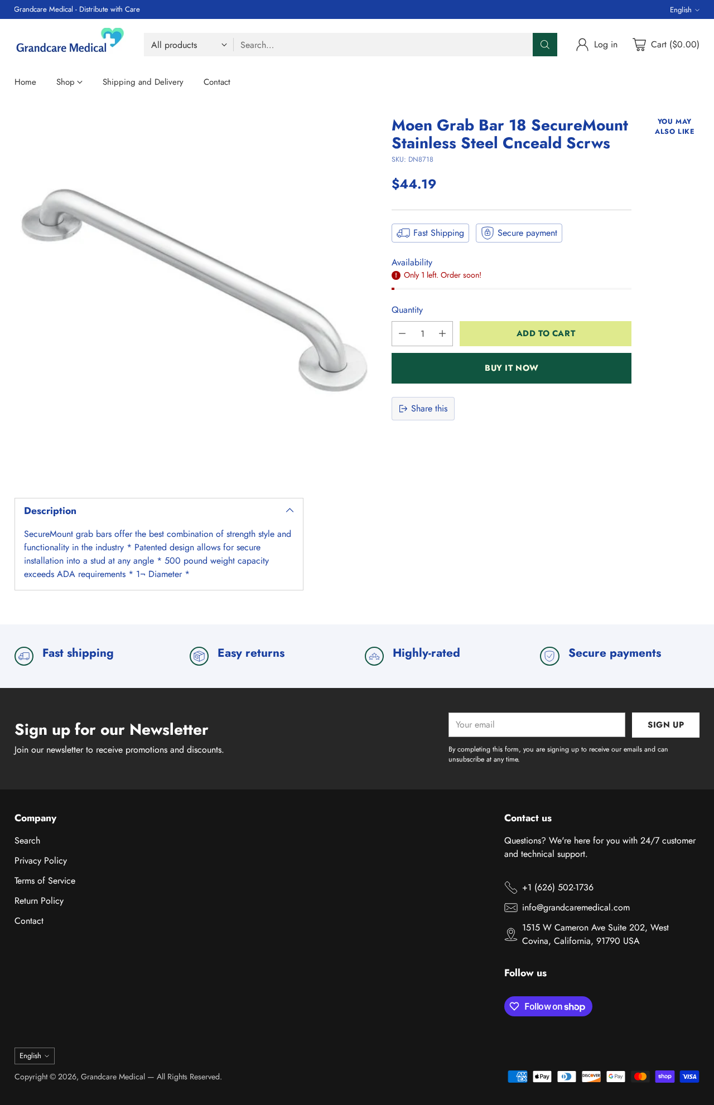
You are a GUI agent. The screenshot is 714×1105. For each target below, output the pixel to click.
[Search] (545, 44)
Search (27, 840)
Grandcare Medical (113, 1076)
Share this (429, 408)
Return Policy (39, 900)
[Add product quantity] (442, 334)
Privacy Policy (41, 860)
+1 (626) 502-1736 (558, 887)
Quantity (407, 309)
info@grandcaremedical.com (576, 907)
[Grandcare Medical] (70, 44)
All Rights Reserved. (189, 1076)
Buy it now (512, 368)
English (681, 9)
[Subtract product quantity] (402, 334)
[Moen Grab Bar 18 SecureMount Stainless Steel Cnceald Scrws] (195, 297)
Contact (29, 920)
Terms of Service (45, 880)
